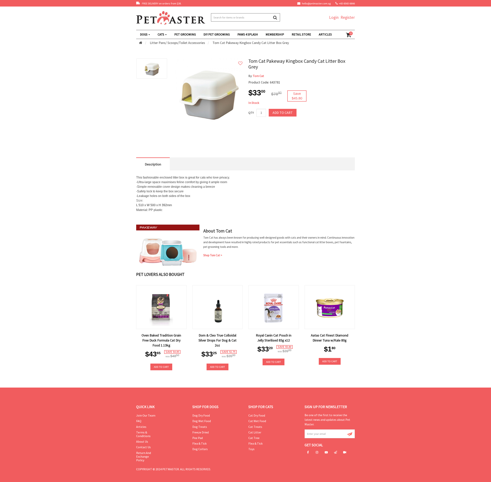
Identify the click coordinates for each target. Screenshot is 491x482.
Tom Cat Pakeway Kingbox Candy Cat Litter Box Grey (251, 43)
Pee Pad (197, 438)
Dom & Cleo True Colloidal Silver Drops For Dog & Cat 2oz (217, 340)
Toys (251, 449)
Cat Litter (254, 432)
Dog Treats (199, 427)
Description (153, 164)
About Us (142, 441)
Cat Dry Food (256, 415)
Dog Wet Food (201, 421)
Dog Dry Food (201, 415)
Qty (251, 113)
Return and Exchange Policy (143, 456)
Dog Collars (200, 449)
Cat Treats (255, 427)
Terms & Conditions (143, 434)
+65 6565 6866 (347, 3)
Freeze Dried (200, 432)
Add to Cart (283, 112)
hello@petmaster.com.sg (316, 3)
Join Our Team (145, 415)
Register (348, 17)
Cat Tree (254, 438)
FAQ (138, 421)
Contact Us (143, 447)
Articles (141, 427)
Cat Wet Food (257, 421)
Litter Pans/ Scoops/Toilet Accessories (177, 43)
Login (334, 17)
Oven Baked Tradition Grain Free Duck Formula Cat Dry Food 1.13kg (161, 340)
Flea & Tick (199, 443)
